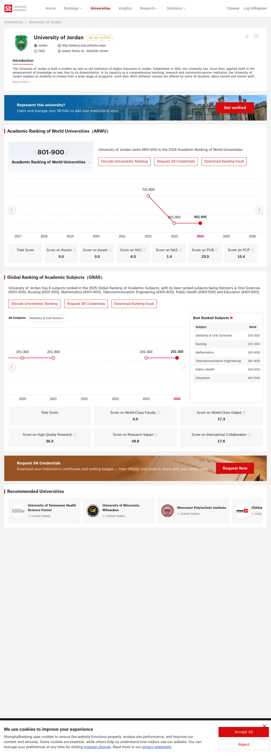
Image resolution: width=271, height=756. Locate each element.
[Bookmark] (256, 36)
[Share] (247, 36)
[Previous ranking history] (11, 209)
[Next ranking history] (259, 209)
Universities (100, 8)
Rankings (72, 8)
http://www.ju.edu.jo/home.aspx (84, 45)
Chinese (233, 8)
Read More (20, 82)
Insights (125, 8)
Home (50, 8)
